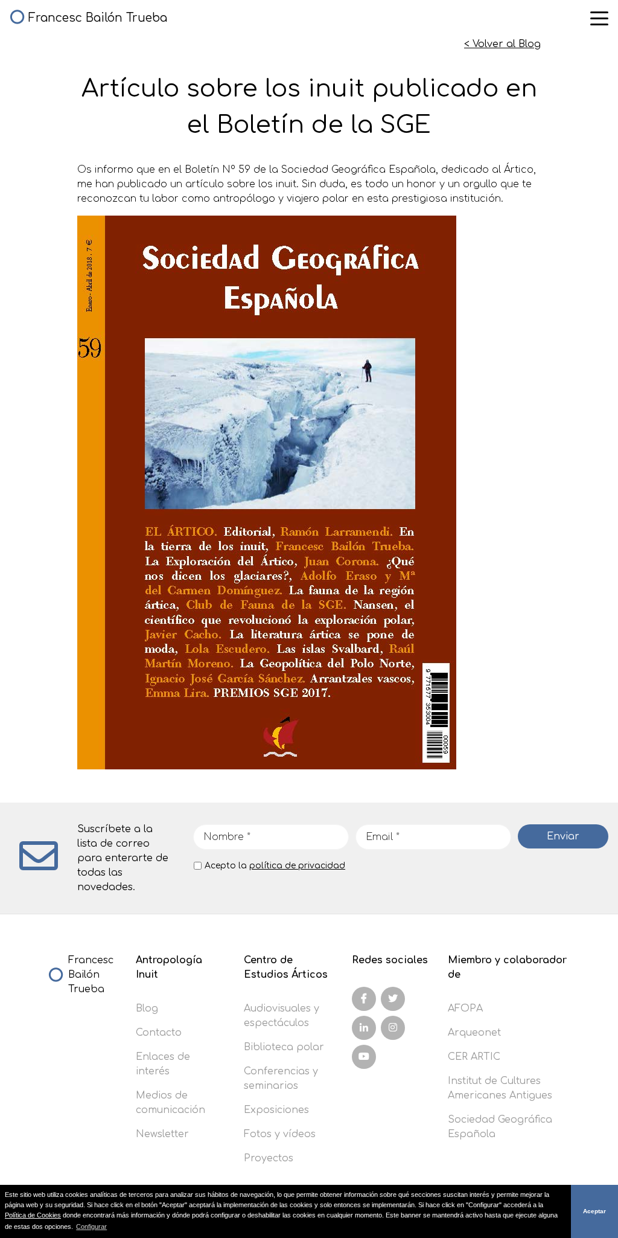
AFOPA (465, 1008)
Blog (147, 1008)
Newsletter (162, 1134)
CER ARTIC (474, 1056)
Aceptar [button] (594, 1211)
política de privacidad (297, 865)
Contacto (159, 1032)
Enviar (563, 836)
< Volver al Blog (502, 44)
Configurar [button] (91, 1226)
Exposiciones (276, 1110)
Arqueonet (474, 1032)
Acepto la (275, 865)
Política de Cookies (33, 1215)
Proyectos (268, 1158)
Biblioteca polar (284, 1047)
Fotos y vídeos (280, 1134)
